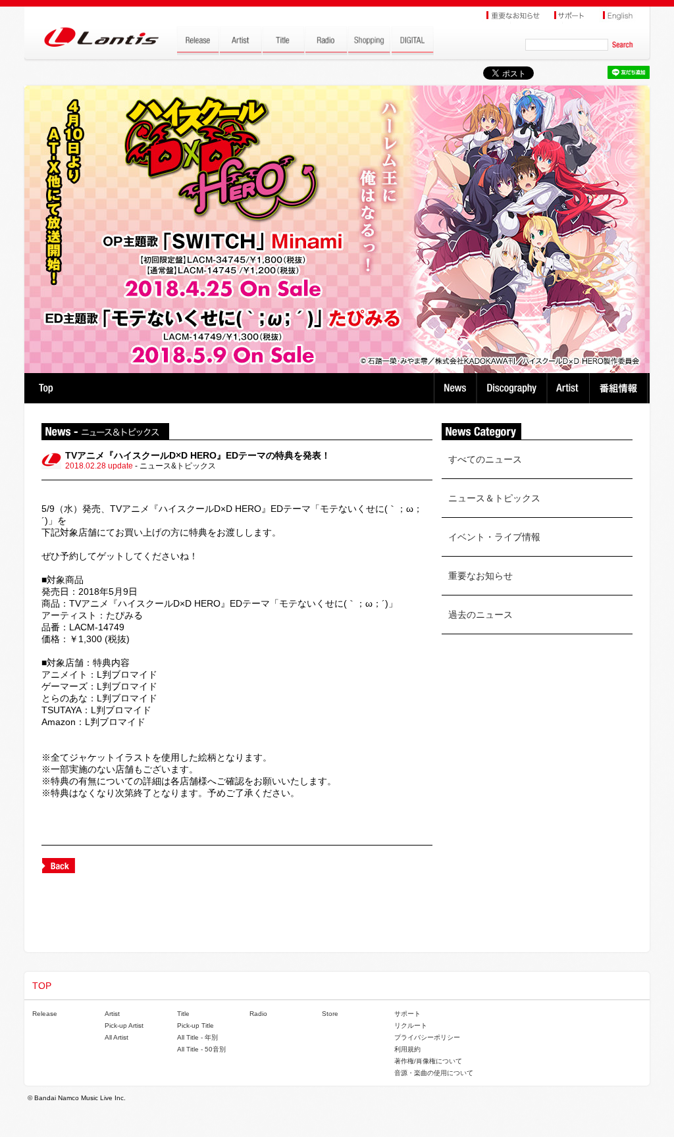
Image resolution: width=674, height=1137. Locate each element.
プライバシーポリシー (427, 1037)
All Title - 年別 (197, 1037)
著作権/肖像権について (428, 1061)
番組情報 (620, 388)
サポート (407, 1013)
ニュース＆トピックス (494, 498)
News (455, 388)
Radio (258, 1013)
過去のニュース (480, 614)
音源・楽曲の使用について (433, 1072)
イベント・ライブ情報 (494, 537)
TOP (45, 388)
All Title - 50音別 (201, 1049)
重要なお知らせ (480, 575)
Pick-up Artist (124, 1025)
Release (44, 1013)
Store (330, 1013)
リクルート (410, 1025)
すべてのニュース (485, 459)
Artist (569, 388)
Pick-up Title (195, 1025)
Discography (513, 388)
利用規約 (407, 1049)
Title (183, 1013)
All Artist (116, 1037)
